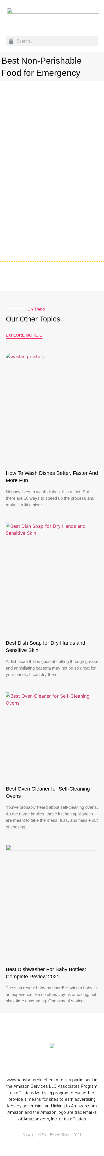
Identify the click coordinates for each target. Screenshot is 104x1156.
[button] (95, 21)
